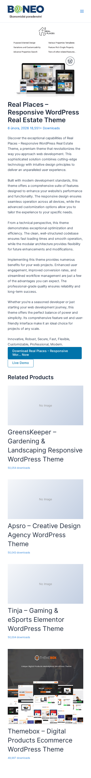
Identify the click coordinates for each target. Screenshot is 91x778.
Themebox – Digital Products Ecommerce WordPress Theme (40, 740)
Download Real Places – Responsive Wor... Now (40, 353)
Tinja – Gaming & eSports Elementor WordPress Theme (36, 619)
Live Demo (20, 363)
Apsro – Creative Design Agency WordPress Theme (44, 535)
